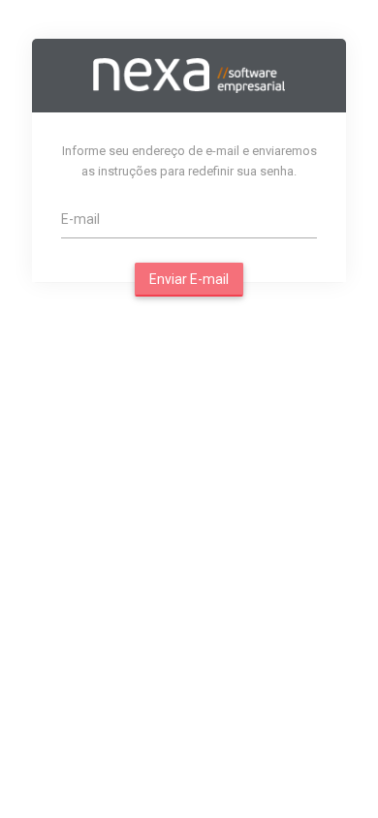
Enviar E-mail (189, 279)
